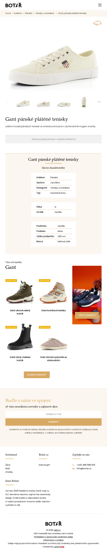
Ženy (7, 464)
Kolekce (18, 13)
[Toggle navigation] (100, 5)
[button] (99, 101)
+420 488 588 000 (86, 464)
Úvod (8, 13)
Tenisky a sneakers (45, 13)
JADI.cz (57, 530)
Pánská (28, 13)
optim (59, 546)
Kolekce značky (36, 374)
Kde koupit (44, 464)
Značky (9, 471)
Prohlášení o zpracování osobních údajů (53, 536)
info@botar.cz (84, 468)
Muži (7, 468)
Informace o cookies (53, 540)
